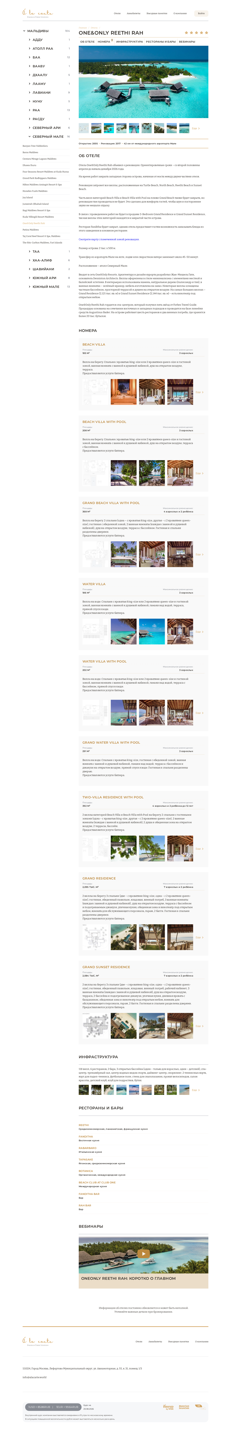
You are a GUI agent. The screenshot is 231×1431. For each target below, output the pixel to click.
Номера (105, 41)
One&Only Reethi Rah (34, 223)
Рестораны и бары (161, 41)
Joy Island (28, 197)
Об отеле (87, 41)
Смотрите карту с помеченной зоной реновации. (109, 239)
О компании (180, 13)
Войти (201, 13)
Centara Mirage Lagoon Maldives (39, 159)
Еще (194, 128)
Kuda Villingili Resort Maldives (38, 217)
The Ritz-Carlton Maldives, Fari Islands (42, 242)
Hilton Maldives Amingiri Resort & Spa (42, 184)
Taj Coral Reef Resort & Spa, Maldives (41, 236)
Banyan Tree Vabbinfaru (35, 146)
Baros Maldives (30, 152)
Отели (117, 13)
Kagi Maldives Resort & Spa (36, 210)
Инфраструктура (129, 41)
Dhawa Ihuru (29, 165)
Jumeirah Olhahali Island (36, 204)
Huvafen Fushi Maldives (35, 191)
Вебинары (187, 41)
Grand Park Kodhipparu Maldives (39, 178)
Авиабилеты (133, 13)
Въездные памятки (157, 13)
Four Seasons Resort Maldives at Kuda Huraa (46, 171)
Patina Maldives (31, 229)
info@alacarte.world (34, 1377)
